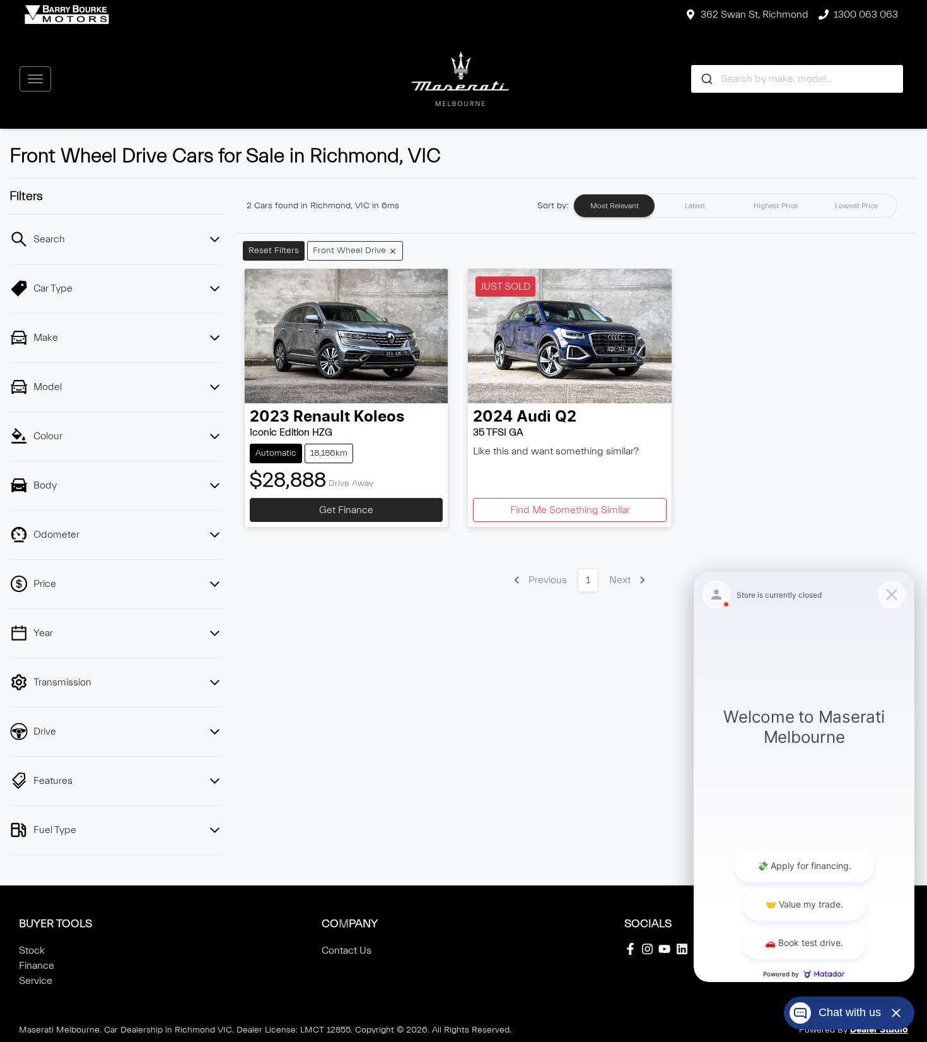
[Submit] (706, 79)
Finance (36, 965)
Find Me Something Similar (570, 510)
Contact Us (346, 950)
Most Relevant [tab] (614, 205)
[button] (35, 79)
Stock (32, 950)
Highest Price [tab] (776, 205)
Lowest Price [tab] (856, 205)
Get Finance (346, 510)
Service (35, 980)
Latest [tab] (695, 205)
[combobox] (797, 79)
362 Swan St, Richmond (754, 14)
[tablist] (735, 206)
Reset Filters (273, 251)
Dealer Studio (879, 1030)
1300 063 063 (866, 14)
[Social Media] (632, 949)
